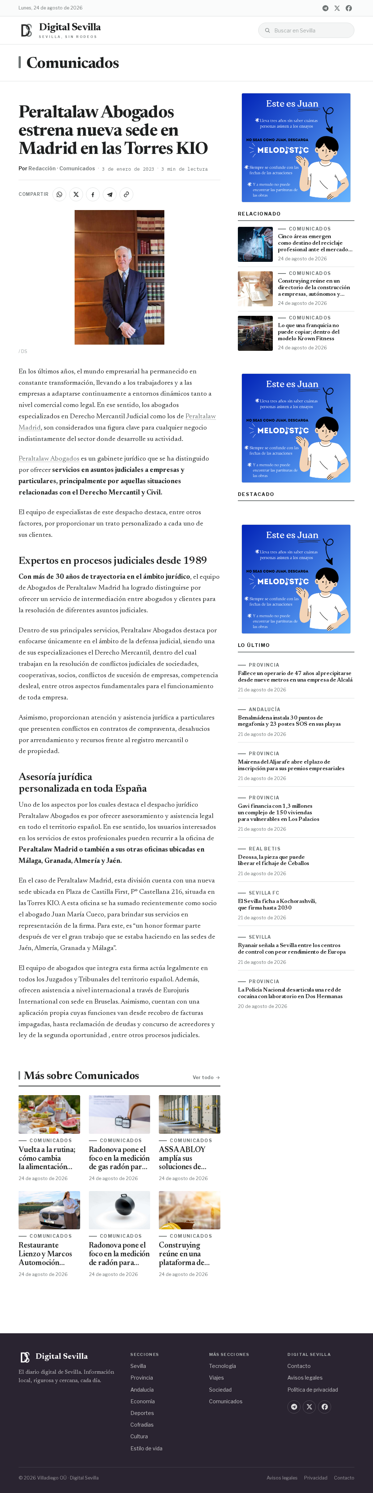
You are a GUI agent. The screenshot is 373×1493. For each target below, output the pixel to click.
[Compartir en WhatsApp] (59, 194)
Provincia (141, 1377)
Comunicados (72, 64)
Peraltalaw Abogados (49, 458)
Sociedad (220, 1390)
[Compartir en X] (76, 194)
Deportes (142, 1413)
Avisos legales (305, 1377)
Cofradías (142, 1425)
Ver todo (203, 1077)
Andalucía (142, 1390)
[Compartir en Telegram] (110, 194)
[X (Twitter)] (337, 8)
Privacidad (315, 1478)
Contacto (299, 1366)
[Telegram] (325, 8)
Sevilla (138, 1366)
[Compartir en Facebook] (93, 194)
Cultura (139, 1436)
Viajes (216, 1377)
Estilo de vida (146, 1448)
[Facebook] (348, 8)
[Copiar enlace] (126, 194)
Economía (142, 1401)
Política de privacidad (312, 1390)
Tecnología (222, 1366)
